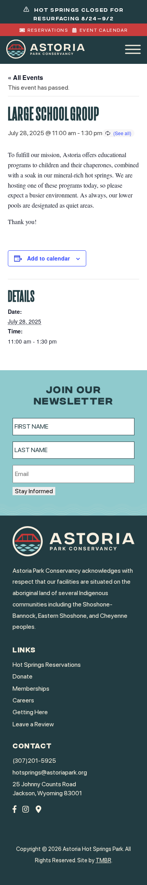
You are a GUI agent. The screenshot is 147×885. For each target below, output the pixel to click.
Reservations (47, 30)
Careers (23, 700)
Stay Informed (34, 491)
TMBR (103, 860)
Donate (23, 676)
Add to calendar (48, 258)
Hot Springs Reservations (47, 664)
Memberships (31, 688)
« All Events (25, 77)
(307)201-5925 (34, 760)
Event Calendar (104, 30)
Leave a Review (33, 724)
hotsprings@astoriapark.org (50, 772)
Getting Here (30, 712)
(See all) (122, 133)
